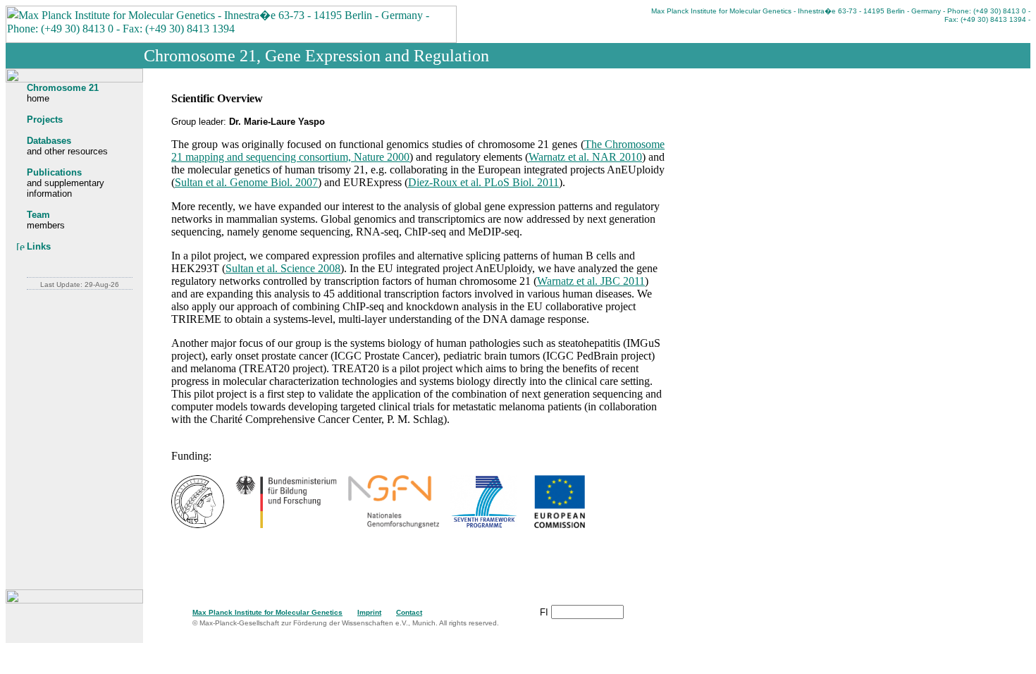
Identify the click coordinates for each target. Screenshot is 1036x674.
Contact (409, 612)
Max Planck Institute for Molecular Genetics (267, 612)
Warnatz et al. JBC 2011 (591, 281)
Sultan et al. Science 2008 (283, 268)
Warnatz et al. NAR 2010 (585, 157)
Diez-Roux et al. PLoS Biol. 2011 (483, 182)
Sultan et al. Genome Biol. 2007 (246, 182)
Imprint (369, 612)
